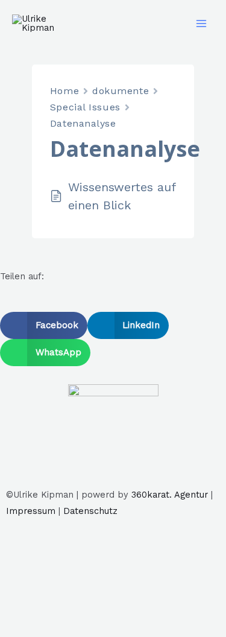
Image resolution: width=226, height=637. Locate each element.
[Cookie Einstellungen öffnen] (90, 628)
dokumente (120, 91)
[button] (43, 325)
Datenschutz (90, 510)
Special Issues (85, 107)
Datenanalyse (83, 123)
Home (64, 91)
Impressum (30, 510)
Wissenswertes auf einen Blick (121, 196)
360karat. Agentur (169, 494)
